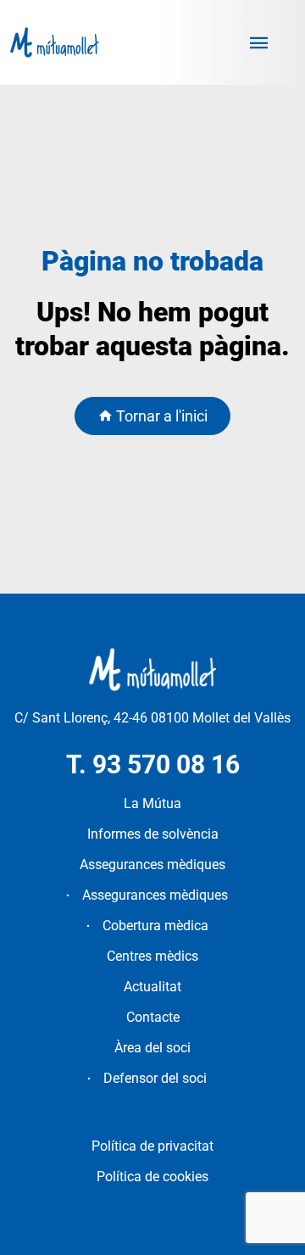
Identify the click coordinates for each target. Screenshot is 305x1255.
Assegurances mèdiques (152, 864)
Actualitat (152, 987)
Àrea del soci (152, 1048)
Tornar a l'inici (160, 416)
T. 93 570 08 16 (153, 764)
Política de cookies (152, 1177)
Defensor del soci (155, 1078)
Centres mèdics (152, 956)
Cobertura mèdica (155, 926)
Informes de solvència (153, 834)
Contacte (153, 1017)
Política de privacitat (153, 1146)
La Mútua (152, 803)
